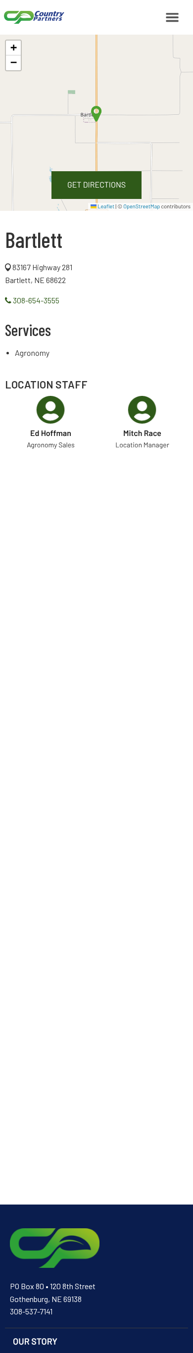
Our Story (35, 1341)
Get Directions (96, 185)
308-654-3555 (35, 300)
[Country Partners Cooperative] (32, 17)
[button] (13, 48)
